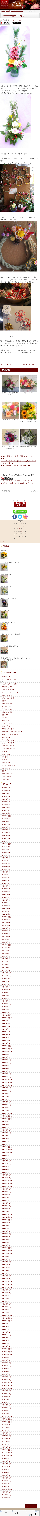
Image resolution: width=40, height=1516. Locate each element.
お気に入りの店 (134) (8, 712)
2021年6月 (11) (6, 962)
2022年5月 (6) (6, 931)
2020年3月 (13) (6, 1004)
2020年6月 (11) (6, 995)
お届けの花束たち (5, 586)
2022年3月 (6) (6, 936)
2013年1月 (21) (6, 1245)
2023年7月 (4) (6, 891)
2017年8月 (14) (6, 1091)
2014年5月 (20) (6, 1200)
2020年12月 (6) (6, 978)
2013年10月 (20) (7, 1220)
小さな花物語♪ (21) (7, 774)
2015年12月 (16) (7, 1147)
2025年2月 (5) (6, 838)
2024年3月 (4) (6, 869)
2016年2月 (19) (6, 1141)
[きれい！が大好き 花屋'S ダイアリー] (20, 5)
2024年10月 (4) (6, 849)
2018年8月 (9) (6, 1057)
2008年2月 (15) (6, 1410)
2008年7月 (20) (6, 1396)
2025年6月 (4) (6, 827)
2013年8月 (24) (6, 1225)
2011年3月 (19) (6, 1307)
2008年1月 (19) (6, 1413)
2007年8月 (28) (6, 1427)
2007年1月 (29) (6, 1447)
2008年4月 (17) (6, 1405)
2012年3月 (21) (6, 1273)
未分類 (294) (5, 779)
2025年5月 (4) (6, 830)
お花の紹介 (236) (7, 706)
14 (22, 531)
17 (14, 534)
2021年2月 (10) (6, 973)
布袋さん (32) (6, 754)
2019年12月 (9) (6, 1012)
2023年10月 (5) (6, 883)
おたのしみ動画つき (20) (9, 765)
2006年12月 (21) (7, 1450)
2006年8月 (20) (6, 1461)
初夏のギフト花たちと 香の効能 (10, 634)
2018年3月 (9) (6, 1071)
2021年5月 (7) (6, 964)
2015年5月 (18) (6, 1166)
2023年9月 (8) (6, 886)
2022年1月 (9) (6, 942)
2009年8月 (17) (6, 1360)
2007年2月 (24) (6, 1444)
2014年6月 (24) (6, 1197)
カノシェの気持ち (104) (9, 748)
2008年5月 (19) (6, 1402)
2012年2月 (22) (6, 1276)
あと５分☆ (35, 491)
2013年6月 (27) (6, 1231)
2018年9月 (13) (6, 1054)
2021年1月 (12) (6, 976)
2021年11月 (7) (6, 948)
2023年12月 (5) (6, 877)
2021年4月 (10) (6, 967)
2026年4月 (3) (6, 799)
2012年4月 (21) (6, 1270)
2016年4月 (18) (6, 1136)
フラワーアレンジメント (17, 20)
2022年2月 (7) (6, 939)
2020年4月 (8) (6, 1001)
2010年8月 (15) (6, 1326)
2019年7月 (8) (6, 1026)
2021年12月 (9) (6, 945)
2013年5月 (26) (6, 1234)
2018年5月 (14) (6, 1065)
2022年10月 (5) (6, 917)
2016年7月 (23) (6, 1127)
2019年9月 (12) (6, 1021)
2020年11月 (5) (6, 981)
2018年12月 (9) (6, 1046)
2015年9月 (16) (6, 1155)
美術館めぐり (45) (7, 703)
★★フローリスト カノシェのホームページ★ (17, 483)
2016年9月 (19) (6, 1122)
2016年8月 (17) (6, 1124)
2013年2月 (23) (6, 1242)
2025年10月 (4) (6, 816)
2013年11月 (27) (7, 1217)
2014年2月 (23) (6, 1208)
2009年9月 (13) (6, 1357)
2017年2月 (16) (6, 1107)
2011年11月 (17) (7, 1284)
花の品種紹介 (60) (7, 709)
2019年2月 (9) (6, 1040)
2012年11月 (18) (7, 1251)
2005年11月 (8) (6, 1486)
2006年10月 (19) (7, 1455)
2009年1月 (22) (6, 1380)
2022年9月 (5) (6, 919)
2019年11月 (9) (6, 1015)
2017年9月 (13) (6, 1088)
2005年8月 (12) (6, 1495)
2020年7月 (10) (6, 992)
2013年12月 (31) (7, 1214)
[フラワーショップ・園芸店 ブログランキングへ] (5, 23)
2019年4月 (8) (6, 1035)
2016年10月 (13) (7, 1119)
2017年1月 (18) (6, 1110)
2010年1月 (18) (6, 1346)
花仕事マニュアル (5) (8, 745)
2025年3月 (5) (6, 835)
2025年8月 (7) (6, 821)
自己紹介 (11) (6, 676)
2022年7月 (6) (6, 925)
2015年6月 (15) (6, 1164)
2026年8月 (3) (6, 788)
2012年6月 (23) (6, 1265)
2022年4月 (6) (6, 933)
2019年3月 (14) (6, 1037)
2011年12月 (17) (7, 1281)
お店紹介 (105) (6, 720)
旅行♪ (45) (5, 757)
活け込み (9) (5, 751)
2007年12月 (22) (7, 1416)
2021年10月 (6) (6, 950)
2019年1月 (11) (6, 1043)
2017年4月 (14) (6, 1102)
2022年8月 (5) (6, 922)
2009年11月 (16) (7, 1352)
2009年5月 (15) (6, 1368)
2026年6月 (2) (6, 793)
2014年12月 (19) (7, 1180)
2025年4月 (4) (6, 833)
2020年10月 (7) (6, 984)
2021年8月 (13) (6, 956)
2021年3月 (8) (6, 970)
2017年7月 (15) (6, 1093)
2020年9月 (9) (6, 987)
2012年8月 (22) (6, 1259)
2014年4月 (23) (6, 1203)
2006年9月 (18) (6, 1458)
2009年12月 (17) (7, 1349)
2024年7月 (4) (6, 858)
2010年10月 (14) (7, 1321)
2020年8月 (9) (6, 990)
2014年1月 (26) (6, 1211)
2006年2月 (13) (6, 1478)
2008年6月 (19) (6, 1399)
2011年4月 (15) (6, 1304)
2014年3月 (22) (6, 1206)
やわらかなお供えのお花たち (9, 646)
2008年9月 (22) (6, 1391)
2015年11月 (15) (7, 1150)
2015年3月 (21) (6, 1172)
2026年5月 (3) (6, 796)
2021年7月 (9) (6, 959)
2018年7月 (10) (6, 1060)
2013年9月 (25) (6, 1222)
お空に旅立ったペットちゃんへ (9, 562)
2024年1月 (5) (6, 875)
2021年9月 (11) (6, 953)
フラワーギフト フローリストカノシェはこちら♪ (17, 364)
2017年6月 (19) (6, 1096)
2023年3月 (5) (6, 903)
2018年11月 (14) (7, 1049)
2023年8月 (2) (6, 889)
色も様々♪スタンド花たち (8, 598)
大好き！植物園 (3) (7, 776)
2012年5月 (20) (6, 1267)
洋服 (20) (4, 717)
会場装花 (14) (6, 762)
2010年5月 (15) (6, 1335)
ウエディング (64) (7, 687)
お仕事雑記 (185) (7, 723)
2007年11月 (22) (7, 1419)
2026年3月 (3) (6, 802)
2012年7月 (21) (6, 1262)
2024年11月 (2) (6, 847)
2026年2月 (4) (6, 804)
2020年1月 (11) (6, 1009)
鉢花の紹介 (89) (6, 726)
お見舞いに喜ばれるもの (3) (10, 734)
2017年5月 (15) (6, 1099)
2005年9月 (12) (6, 1492)
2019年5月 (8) (6, 1032)
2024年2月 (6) (6, 872)
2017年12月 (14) (7, 1079)
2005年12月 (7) (6, 1483)
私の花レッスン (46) (8, 729)
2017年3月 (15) (6, 1105)
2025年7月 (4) (6, 824)
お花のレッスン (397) (8, 698)
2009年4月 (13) (6, 1371)
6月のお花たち (4, 610)
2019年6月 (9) (6, 1029)
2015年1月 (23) (6, 1178)
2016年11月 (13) (7, 1116)
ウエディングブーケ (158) (9, 684)
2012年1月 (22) (6, 1279)
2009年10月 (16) (7, 1354)
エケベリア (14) (6, 768)
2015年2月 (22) (6, 1175)
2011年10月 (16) (7, 1287)
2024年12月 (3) (6, 844)
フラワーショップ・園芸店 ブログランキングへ (17, 481)
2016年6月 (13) (6, 1130)
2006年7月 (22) (6, 1464)
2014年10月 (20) (7, 1186)
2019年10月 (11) (7, 1018)
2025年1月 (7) (6, 841)
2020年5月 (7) (6, 998)
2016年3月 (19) (6, 1138)
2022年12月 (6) (6, 911)
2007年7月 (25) (6, 1430)
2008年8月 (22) (6, 1394)
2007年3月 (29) (6, 1441)
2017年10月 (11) (7, 1085)
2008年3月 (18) (6, 1408)
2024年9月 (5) (6, 852)
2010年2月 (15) (6, 1343)
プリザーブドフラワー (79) (10, 692)
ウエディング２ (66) (8, 689)
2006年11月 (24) (7, 1453)
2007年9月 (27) (6, 1425)
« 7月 (2, 541)
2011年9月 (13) (6, 1290)
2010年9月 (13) (6, 1324)
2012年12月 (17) (7, 1248)
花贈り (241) (5, 715)
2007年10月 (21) (7, 1422)
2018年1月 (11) (6, 1077)
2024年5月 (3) (6, 863)
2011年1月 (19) (6, 1312)
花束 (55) (4, 771)
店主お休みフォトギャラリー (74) (12, 731)
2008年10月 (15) (7, 1388)
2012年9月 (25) (6, 1256)
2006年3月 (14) (6, 1475)
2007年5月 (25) (6, 1436)
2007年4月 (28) (6, 1439)
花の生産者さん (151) (8, 740)
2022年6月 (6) (6, 928)
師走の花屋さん (5, 491)
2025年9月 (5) (6, 819)
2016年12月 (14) (7, 1113)
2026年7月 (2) (6, 790)
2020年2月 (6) (6, 1007)
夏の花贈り (3, 550)
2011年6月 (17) (6, 1298)
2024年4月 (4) (6, 866)
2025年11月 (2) (6, 813)
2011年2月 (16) (6, 1309)
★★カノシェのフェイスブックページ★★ (16, 465)
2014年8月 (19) (6, 1192)
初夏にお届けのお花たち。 (8, 622)
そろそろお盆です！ (6, 574)
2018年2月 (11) (6, 1074)
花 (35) (4, 701)
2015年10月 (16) (7, 1152)
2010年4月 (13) (6, 1338)
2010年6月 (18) (6, 1332)
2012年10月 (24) (7, 1253)
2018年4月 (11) (6, 1068)
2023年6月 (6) (6, 894)
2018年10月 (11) (7, 1051)
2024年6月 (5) (6, 861)
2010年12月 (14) (7, 1315)
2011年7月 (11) (6, 1295)
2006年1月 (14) (6, 1481)
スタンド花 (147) (7, 695)
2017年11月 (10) (7, 1082)
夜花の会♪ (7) (6, 760)
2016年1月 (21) (6, 1144)
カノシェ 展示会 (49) (8, 743)
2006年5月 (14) (6, 1469)
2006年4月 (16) (6, 1472)
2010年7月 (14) (6, 1329)
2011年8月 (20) (6, 1293)
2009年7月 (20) (6, 1363)
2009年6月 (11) (6, 1366)
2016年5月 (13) (6, 1133)
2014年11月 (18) (7, 1183)
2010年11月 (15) (7, 1318)
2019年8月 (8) (6, 1023)
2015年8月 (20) (6, 1158)
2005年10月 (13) (7, 1489)
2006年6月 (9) (6, 1467)
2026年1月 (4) (6, 807)
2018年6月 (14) (6, 1063)
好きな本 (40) (6, 737)
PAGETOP (32, 1506)
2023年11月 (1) (6, 880)
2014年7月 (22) (6, 1194)
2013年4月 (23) (6, 1236)
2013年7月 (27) (6, 1228)
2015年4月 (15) (6, 1169)
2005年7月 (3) (6, 1497)
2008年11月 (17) (7, 1385)
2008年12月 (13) (7, 1382)
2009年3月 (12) (6, 1374)
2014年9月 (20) (6, 1189)
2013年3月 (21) (6, 1239)
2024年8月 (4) (6, 855)
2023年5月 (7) (6, 897)
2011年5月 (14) (6, 1301)
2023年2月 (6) (6, 905)
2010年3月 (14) (6, 1340)
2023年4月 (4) (6, 900)
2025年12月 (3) (6, 810)
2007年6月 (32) (6, 1433)
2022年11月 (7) (6, 914)
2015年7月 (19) (6, 1161)
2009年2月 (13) (6, 1377)
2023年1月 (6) (6, 908)
